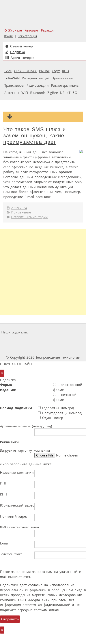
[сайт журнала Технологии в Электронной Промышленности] (72, 332)
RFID (65, 71)
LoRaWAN (12, 78)
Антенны (11, 92)
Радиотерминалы (65, 85)
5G (75, 92)
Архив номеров (22, 57)
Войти (8, 36)
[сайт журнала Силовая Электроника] (43, 332)
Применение (62, 78)
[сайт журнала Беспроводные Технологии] (56, 340)
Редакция (48, 30)
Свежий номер (21, 46)
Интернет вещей (35, 78)
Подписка (17, 52)
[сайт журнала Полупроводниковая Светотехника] (31, 349)
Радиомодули (37, 85)
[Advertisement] (43, 272)
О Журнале (13, 30)
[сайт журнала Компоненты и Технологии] (29, 340)
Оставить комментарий (29, 217)
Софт (56, 71)
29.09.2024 (19, 208)
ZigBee (52, 92)
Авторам (31, 30)
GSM (8, 71)
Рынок (44, 71)
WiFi (24, 92)
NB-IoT (65, 92)
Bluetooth (37, 92)
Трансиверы (14, 85)
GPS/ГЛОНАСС (25, 71)
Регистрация (27, 36)
